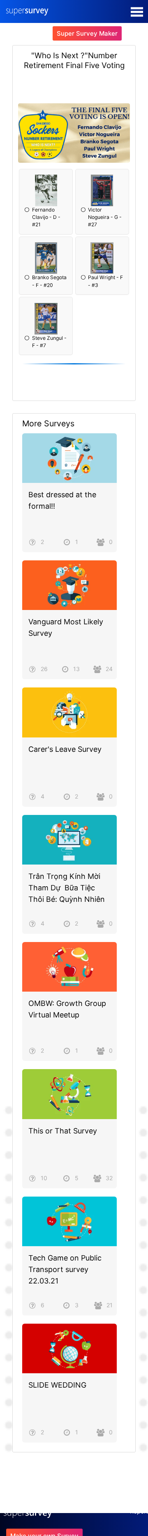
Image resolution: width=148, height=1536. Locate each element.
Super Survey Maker (87, 33)
